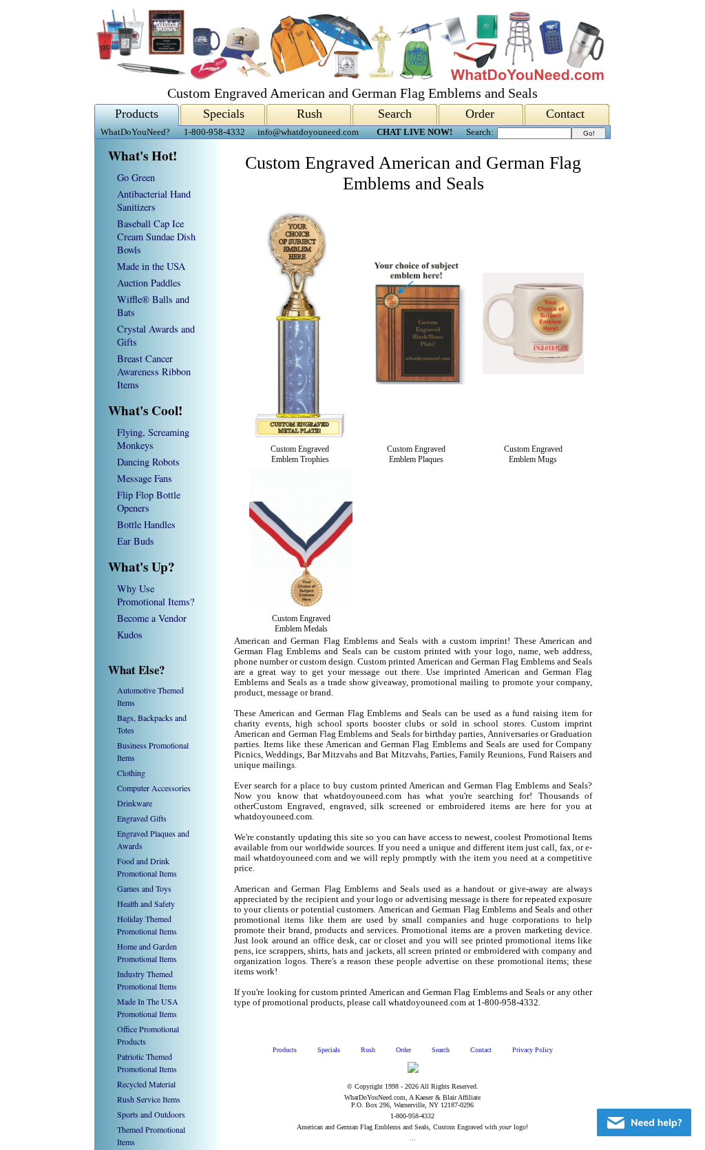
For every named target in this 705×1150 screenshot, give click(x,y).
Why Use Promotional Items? (155, 595)
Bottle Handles (146, 524)
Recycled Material (146, 1083)
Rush (309, 114)
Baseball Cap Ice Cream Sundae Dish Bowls (156, 236)
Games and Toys (144, 888)
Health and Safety (146, 903)
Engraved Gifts (142, 818)
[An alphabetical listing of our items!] (349, 77)
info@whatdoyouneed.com (308, 132)
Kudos (130, 634)
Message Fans (144, 478)
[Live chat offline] (644, 1122)
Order (479, 114)
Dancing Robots (148, 461)
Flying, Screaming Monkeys (153, 439)
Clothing (131, 772)
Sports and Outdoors (151, 1114)
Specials (223, 114)
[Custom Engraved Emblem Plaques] (416, 381)
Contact (565, 114)
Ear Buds (135, 540)
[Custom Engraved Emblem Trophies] (299, 434)
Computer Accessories (154, 787)
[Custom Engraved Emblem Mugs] (533, 371)
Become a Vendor (152, 618)
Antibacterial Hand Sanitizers (154, 200)
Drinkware (134, 802)
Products (136, 114)
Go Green (136, 177)
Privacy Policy (532, 1050)
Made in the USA (151, 266)
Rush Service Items (148, 1099)
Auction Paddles (149, 282)
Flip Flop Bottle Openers (148, 501)
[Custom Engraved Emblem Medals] (300, 604)
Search (395, 114)
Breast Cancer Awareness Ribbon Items (154, 371)
